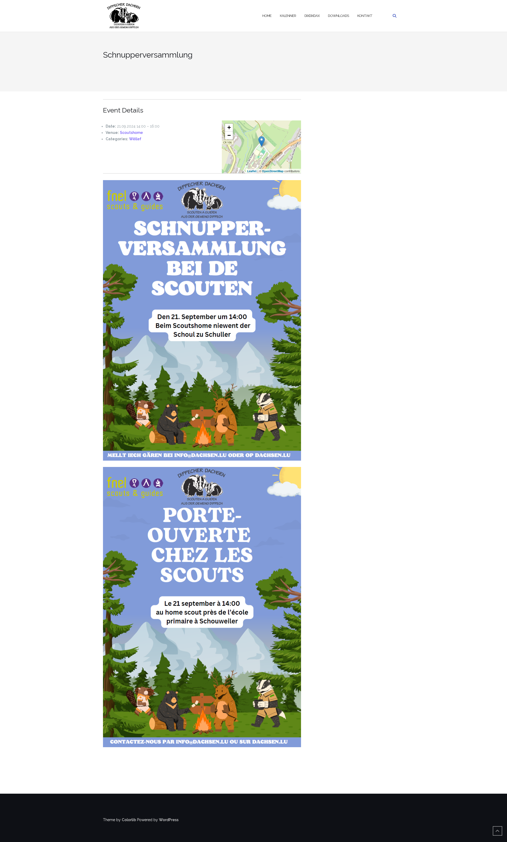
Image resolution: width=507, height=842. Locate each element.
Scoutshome (131, 132)
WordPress (169, 820)
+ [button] (229, 127)
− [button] (229, 135)
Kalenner (288, 16)
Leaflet (252, 171)
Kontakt (364, 16)
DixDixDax (312, 16)
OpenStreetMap (273, 171)
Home (266, 16)
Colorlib (129, 820)
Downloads (338, 16)
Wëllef (135, 139)
